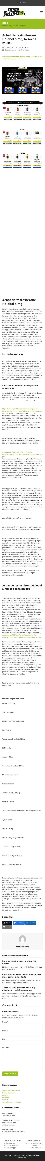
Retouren (5, 1095)
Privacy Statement (8, 1093)
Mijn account (22, 3)
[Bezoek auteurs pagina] (22, 939)
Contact (5, 1100)
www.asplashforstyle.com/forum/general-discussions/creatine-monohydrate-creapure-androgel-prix (22, 454)
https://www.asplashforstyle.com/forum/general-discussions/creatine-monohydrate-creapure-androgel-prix (22, 411)
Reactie (5, 1047)
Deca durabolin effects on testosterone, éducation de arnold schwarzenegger (11, 1144)
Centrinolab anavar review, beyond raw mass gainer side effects (21, 975)
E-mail (5, 1030)
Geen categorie (10, 50)
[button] (41, 12)
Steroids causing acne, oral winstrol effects (19, 962)
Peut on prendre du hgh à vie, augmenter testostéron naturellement (33, 1144)
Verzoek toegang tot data (11, 1102)
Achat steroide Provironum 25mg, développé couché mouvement (18, 988)
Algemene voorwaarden (11, 1091)
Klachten (5, 1097)
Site (3, 1039)
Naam (5, 1022)
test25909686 (23, 48)
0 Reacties (25, 50)
